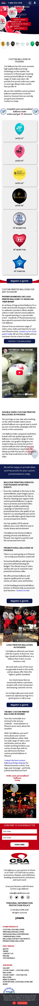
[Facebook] (11, 897)
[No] (37, 1000)
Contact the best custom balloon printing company (14, 762)
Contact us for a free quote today (19, 333)
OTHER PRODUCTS (10, 926)
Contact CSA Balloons (19, 341)
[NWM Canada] (19, 918)
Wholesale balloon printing (16, 934)
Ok (14, 1003)
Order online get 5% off (19, 24)
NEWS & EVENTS (9, 979)
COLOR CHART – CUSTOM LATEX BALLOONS (16, 971)
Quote (5, 948)
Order (5, 951)
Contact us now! (22, 590)
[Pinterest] (22, 897)
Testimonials (9, 958)
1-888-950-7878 (15, 3)
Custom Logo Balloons (13, 929)
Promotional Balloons (13, 941)
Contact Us (8, 953)
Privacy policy (22, 1003)
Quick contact (19, 28)
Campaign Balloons (12, 936)
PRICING (6, 955)
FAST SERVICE (8, 946)
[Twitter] (16, 897)
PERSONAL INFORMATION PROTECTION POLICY (19, 904)
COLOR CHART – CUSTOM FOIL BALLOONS (15, 976)
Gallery (6, 968)
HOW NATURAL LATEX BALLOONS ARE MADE (18, 983)
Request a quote (19, 19)
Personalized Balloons (13, 931)
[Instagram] (28, 897)
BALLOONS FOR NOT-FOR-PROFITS (16, 938)
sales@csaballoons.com (20, 893)
